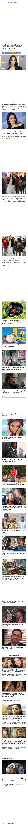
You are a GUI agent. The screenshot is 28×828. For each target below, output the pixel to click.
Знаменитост (18, 50)
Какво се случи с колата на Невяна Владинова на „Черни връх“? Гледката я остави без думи (14, 718)
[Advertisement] (14, 26)
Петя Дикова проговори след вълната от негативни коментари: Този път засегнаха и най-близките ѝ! (14, 742)
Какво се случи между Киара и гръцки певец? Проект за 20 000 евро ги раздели (13, 694)
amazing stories (12, 2)
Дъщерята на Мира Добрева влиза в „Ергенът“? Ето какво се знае (14, 671)
